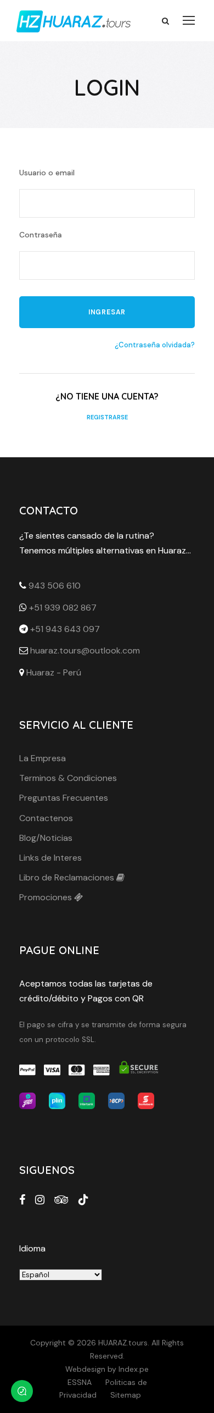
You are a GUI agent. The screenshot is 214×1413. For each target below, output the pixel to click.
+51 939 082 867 (63, 607)
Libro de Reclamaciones (67, 877)
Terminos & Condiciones (68, 778)
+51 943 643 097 (65, 629)
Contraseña (40, 235)
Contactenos (46, 818)
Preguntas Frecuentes (63, 798)
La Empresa (42, 758)
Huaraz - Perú (53, 672)
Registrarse (107, 417)
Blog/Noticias (45, 838)
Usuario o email (47, 173)
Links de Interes (50, 857)
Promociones (46, 897)
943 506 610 (55, 585)
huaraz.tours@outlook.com (85, 650)
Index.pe (134, 1369)
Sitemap (125, 1395)
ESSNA (79, 1382)
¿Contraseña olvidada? (155, 345)
